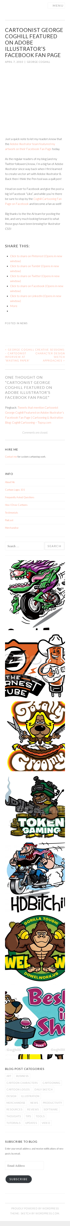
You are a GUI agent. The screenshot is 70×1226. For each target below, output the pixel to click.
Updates (31, 1122)
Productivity (52, 1102)
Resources (14, 1109)
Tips (28, 1116)
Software (51, 1109)
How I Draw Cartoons (16, 504)
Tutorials (14, 1122)
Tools (40, 1116)
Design (11, 1096)
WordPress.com (47, 1213)
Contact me (11, 456)
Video (46, 1122)
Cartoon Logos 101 (15, 489)
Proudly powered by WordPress (35, 1208)
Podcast (9, 520)
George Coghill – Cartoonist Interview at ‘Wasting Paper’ (20, 355)
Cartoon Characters (22, 1082)
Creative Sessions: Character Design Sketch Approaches (50, 355)
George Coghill (38, 61)
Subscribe (19, 1179)
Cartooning (51, 1082)
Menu (58, 5)
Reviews (33, 1109)
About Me (10, 482)
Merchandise (11, 527)
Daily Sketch (44, 1089)
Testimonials (11, 512)
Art (9, 1076)
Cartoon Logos (18, 1089)
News (24, 323)
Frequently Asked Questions (19, 497)
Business (22, 1076)
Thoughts (14, 1116)
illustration (30, 1096)
